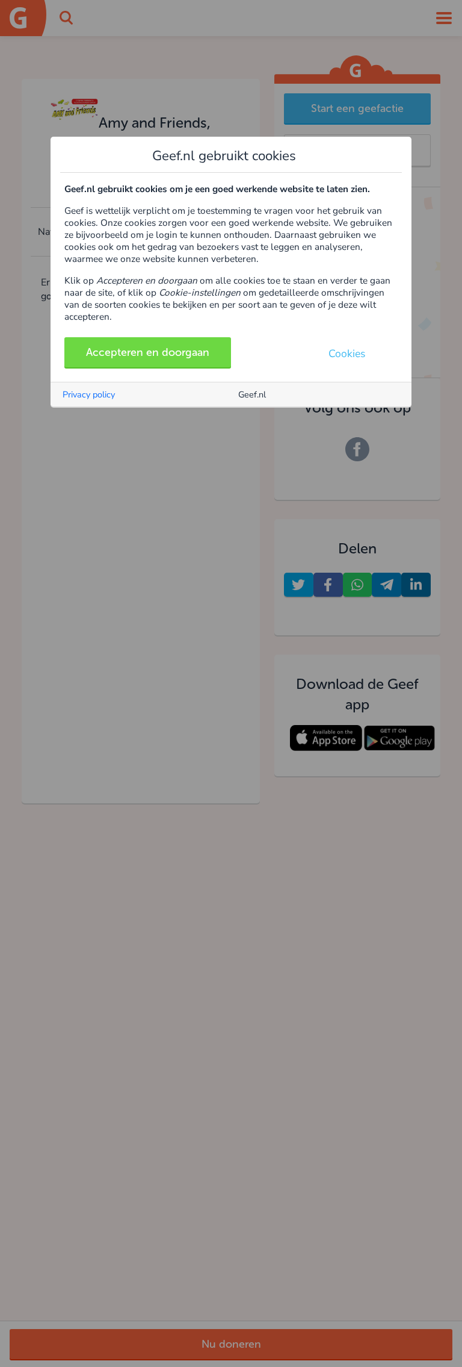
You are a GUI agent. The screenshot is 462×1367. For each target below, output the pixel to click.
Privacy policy (89, 394)
